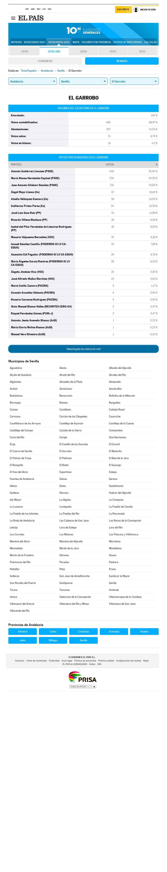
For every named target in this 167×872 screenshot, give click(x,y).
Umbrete (114, 589)
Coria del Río (17, 437)
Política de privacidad (85, 660)
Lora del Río (116, 527)
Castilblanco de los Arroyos (25, 423)
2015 (113, 51)
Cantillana (65, 409)
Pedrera (113, 562)
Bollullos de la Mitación (122, 395)
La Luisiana (16, 506)
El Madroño (115, 451)
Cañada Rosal (117, 409)
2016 (83, 51)
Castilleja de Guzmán (71, 423)
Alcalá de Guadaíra (20, 374)
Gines (62, 485)
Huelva (144, 631)
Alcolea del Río (117, 374)
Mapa (76, 42)
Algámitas (15, 381)
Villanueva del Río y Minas (74, 603)
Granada (114, 631)
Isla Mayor (15, 499)
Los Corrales (17, 534)
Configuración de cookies (128, 660)
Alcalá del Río (67, 374)
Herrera (64, 492)
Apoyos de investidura (127, 42)
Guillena (14, 492)
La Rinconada (117, 513)
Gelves (63, 478)
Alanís (62, 367)
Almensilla (115, 381)
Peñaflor (15, 569)
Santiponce (66, 583)
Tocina (14, 589)
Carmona (15, 416)
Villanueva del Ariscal (22, 603)
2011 (142, 51)
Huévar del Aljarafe (120, 492)
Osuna (112, 555)
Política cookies (106, 660)
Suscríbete (123, 9)
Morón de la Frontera (22, 555)
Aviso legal (67, 660)
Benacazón (65, 395)
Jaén (23, 640)
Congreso (45, 61)
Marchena (115, 541)
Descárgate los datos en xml (84, 349)
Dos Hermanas (117, 437)
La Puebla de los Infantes (24, 513)
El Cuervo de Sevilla (21, 451)
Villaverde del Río (20, 610)
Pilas (62, 569)
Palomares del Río (20, 562)
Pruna (112, 569)
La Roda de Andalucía (22, 520)
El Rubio (64, 465)
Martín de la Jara (69, 548)
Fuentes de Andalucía (22, 478)
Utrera (13, 596)
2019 (24, 51)
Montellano (115, 548)
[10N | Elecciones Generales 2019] (83, 30)
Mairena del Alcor (20, 541)
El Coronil (114, 444)
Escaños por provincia (96, 42)
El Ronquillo (16, 465)
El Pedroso (65, 458)
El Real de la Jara (119, 458)
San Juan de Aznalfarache (74, 576)
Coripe (63, 437)
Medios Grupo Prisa (82, 686)
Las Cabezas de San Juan (74, 520)
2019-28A (54, 51)
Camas (14, 409)
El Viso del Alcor (19, 472)
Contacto (19, 660)
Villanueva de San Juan (122, 603)
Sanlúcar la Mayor (119, 576)
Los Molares (66, 534)
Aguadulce (16, 367)
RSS (99, 664)
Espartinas (65, 472)
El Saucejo (115, 465)
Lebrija (14, 527)
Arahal (13, 388)
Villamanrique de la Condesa (125, 596)
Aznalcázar (65, 388)
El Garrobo (65, 451)
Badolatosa (16, 395)
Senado (121, 61)
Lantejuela (65, 506)
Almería (22, 631)
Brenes (63, 402)
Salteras (14, 576)
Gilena (13, 485)
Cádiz (53, 631)
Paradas (64, 562)
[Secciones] (13, 18)
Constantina (116, 430)
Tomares (64, 589)
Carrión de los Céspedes (73, 416)
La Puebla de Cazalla (121, 506)
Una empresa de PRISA (82, 676)
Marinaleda (16, 548)
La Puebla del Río (69, 513)
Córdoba (83, 631)
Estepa (113, 472)
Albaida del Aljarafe (120, 367)
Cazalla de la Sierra (70, 430)
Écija (12, 444)
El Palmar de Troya (20, 458)
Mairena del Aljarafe (70, 541)
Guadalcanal (116, 485)
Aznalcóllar (115, 388)
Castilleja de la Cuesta (121, 423)
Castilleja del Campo (21, 430)
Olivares (64, 555)
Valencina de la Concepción (75, 596)
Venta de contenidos (36, 660)
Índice (92, 664)
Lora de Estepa (68, 527)
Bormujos (15, 402)
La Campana (116, 499)
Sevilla (112, 583)
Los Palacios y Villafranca (123, 534)
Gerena (113, 478)
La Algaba (65, 499)
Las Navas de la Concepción (125, 520)
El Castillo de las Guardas (73, 444)
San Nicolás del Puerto (23, 583)
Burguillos (114, 402)
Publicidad (54, 660)
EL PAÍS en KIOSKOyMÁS (75, 664)
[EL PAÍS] (31, 18)
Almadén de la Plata (70, 381)
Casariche (115, 416)
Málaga (53, 640)
